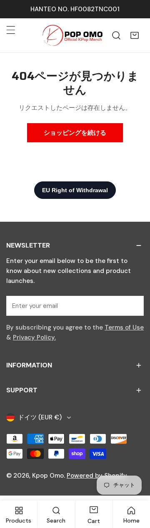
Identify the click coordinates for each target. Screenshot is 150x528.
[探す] (116, 35)
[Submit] (133, 305)
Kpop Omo (48, 475)
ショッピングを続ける (75, 133)
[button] (134, 35)
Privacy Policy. (34, 337)
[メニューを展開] (11, 30)
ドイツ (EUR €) (40, 417)
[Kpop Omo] (72, 35)
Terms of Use (124, 327)
